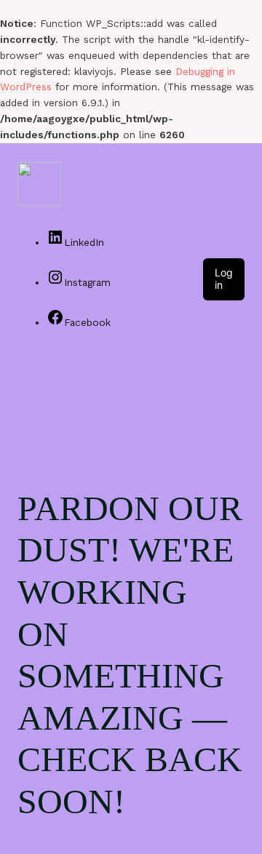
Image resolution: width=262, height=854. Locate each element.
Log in (224, 278)
